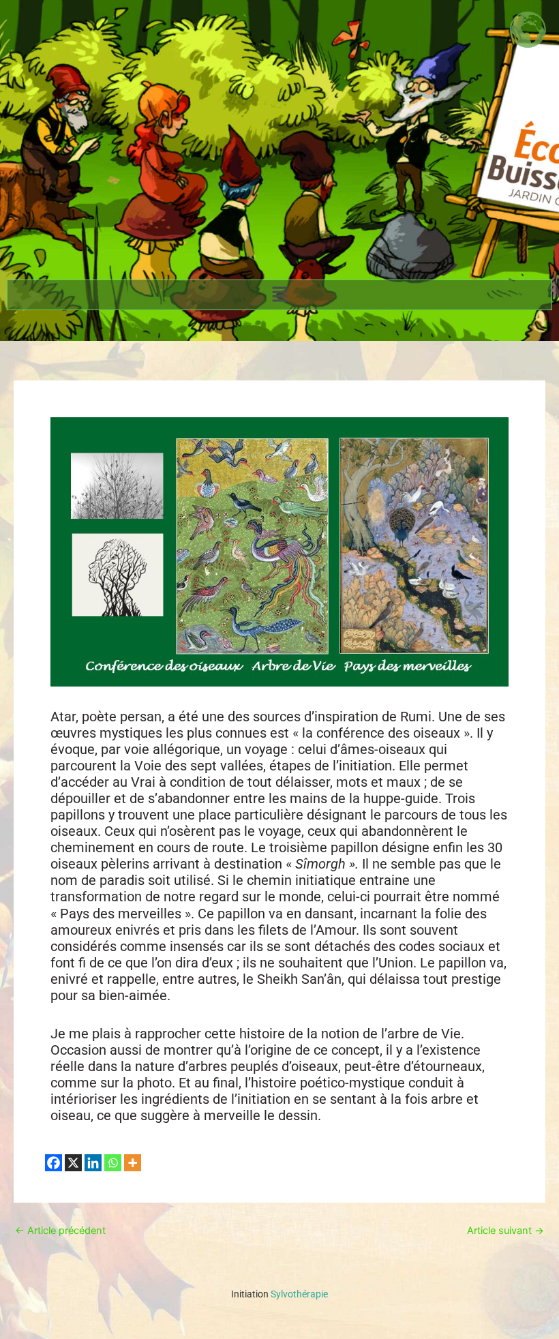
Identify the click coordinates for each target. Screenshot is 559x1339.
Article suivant (505, 1231)
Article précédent (60, 1231)
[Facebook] (53, 1162)
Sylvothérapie (279, 1294)
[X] (73, 1162)
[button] (279, 295)
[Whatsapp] (112, 1162)
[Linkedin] (93, 1162)
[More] (132, 1162)
